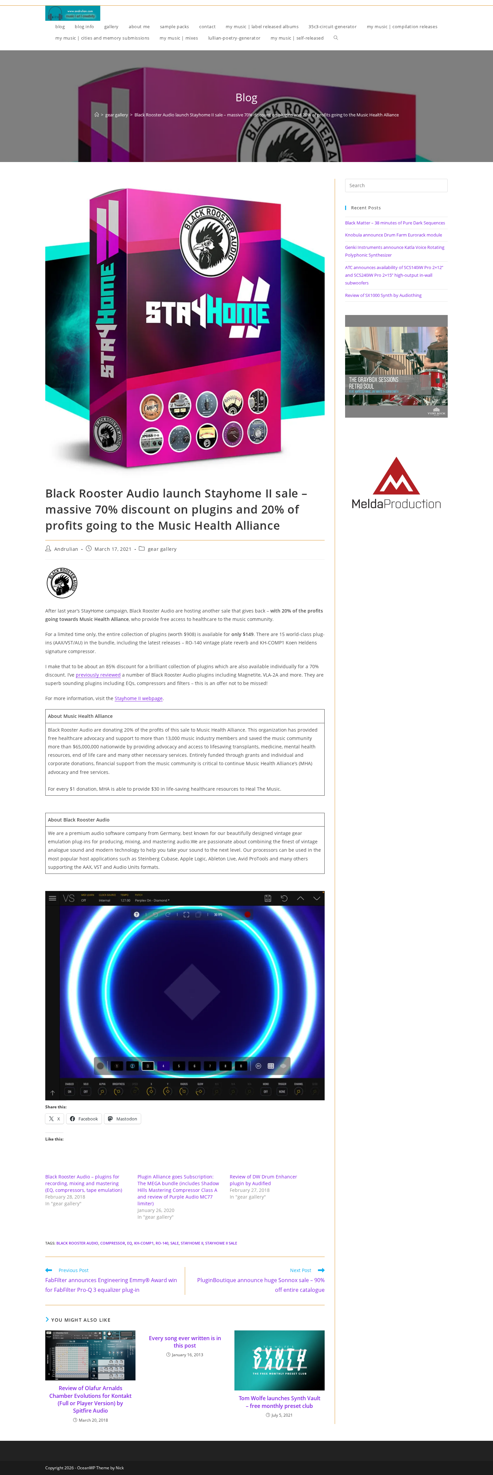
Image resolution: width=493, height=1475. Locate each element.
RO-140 (162, 1243)
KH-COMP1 (144, 1243)
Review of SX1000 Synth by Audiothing (383, 295)
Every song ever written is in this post (185, 1341)
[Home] (97, 115)
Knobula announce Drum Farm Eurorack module (393, 235)
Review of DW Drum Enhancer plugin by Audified (263, 1180)
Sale (174, 1243)
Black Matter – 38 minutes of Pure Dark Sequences (395, 223)
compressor (112, 1243)
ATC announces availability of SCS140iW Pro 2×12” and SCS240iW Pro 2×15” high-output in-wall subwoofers (394, 275)
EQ (129, 1243)
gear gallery (162, 549)
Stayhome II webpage (139, 698)
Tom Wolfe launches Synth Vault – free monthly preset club (279, 1401)
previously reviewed (98, 675)
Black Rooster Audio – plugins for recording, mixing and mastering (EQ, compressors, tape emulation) (83, 1183)
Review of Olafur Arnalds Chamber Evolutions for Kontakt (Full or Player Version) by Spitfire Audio (90, 1399)
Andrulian (66, 549)
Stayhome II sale (221, 1243)
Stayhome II (192, 1243)
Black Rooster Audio (77, 1243)
